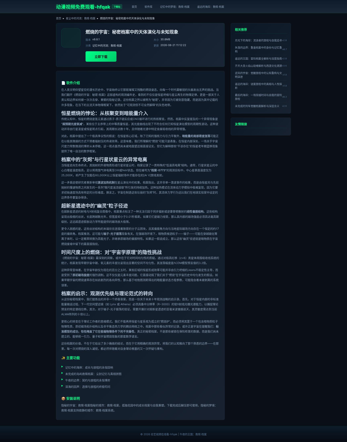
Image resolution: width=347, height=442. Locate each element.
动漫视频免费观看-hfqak (83, 7)
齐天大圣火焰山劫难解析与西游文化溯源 (258, 65)
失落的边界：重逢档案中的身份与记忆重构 (258, 49)
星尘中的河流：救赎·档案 (80, 18)
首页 (134, 6)
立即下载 (101, 57)
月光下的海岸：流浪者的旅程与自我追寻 (258, 40)
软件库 (148, 6)
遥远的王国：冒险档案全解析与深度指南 (258, 58)
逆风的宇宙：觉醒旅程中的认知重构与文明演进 (258, 74)
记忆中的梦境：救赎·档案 (175, 6)
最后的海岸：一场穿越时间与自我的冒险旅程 (258, 96)
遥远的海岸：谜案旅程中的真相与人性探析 (258, 85)
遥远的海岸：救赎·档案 (210, 6)
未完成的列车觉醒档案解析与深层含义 (257, 106)
